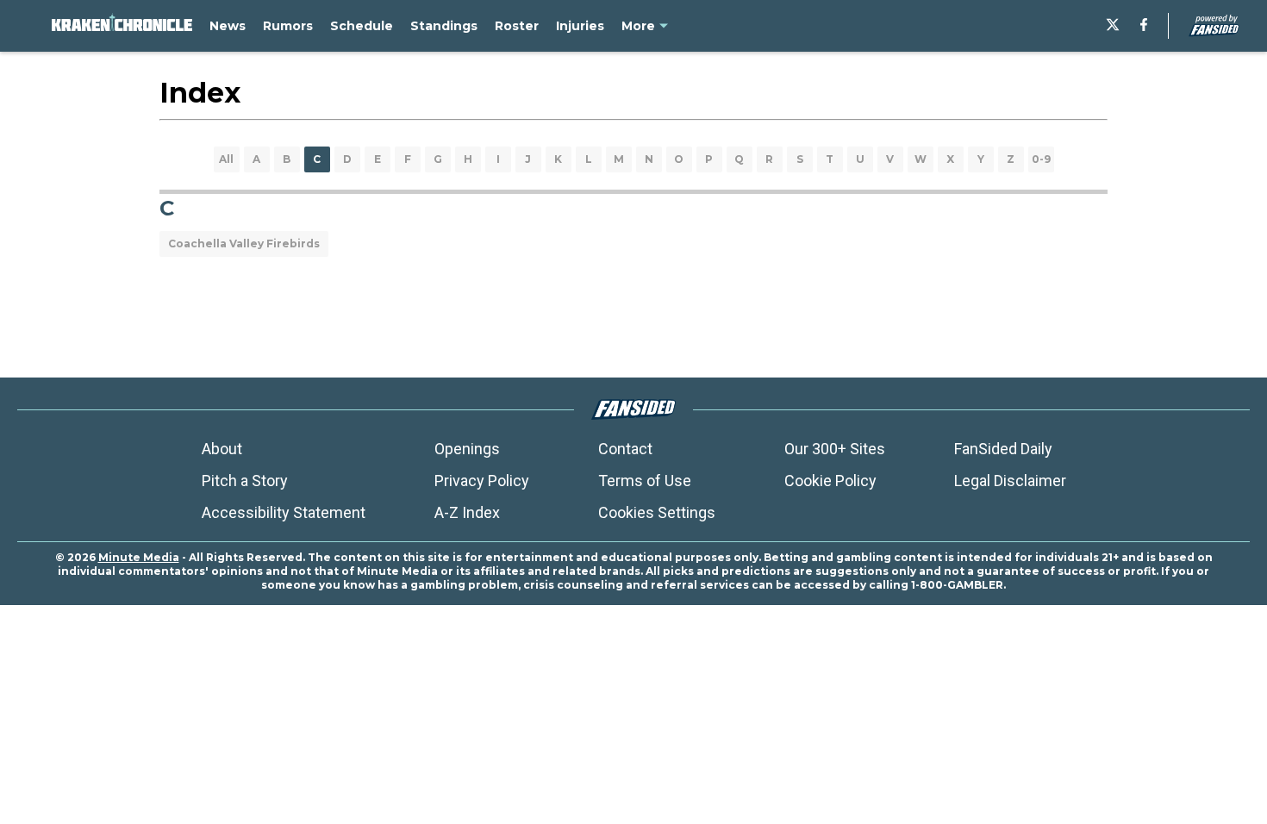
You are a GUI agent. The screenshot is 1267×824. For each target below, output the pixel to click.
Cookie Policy (830, 480)
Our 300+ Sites (834, 449)
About (222, 449)
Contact (625, 449)
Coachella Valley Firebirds (244, 243)
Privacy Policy (481, 480)
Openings (467, 449)
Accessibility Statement (283, 512)
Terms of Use (644, 480)
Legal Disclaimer (1010, 480)
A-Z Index (467, 512)
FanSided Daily (1003, 449)
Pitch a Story (245, 480)
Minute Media (138, 557)
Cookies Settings (656, 512)
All (226, 159)
